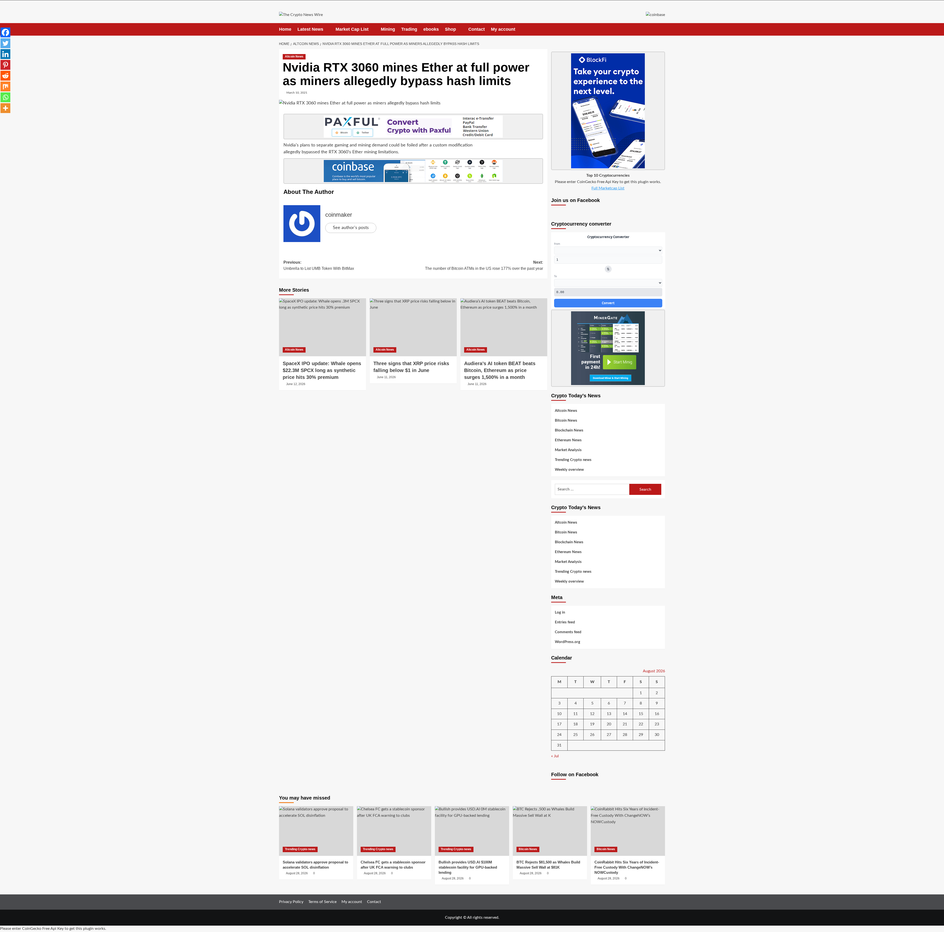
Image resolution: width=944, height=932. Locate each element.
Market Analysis (568, 450)
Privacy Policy (291, 902)
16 (657, 714)
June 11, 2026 (386, 377)
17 (559, 724)
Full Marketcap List (607, 188)
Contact (476, 29)
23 (657, 724)
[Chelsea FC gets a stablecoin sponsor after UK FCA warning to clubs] (394, 831)
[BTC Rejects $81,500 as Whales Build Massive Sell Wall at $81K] (550, 831)
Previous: (318, 265)
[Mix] (5, 86)
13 (609, 714)
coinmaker (338, 214)
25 (575, 735)
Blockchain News (569, 430)
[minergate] (608, 348)
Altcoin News (294, 56)
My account (503, 29)
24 (559, 735)
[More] (5, 108)
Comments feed (568, 632)
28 (625, 735)
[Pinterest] (5, 65)
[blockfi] (608, 111)
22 (641, 724)
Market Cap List (352, 29)
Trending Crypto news (573, 460)
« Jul (555, 756)
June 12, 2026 (295, 384)
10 (559, 714)
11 (575, 714)
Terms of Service (322, 902)
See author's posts (351, 228)
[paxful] (413, 126)
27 (609, 735)
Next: (484, 265)
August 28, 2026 (297, 873)
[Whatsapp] (5, 97)
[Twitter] (5, 43)
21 (625, 724)
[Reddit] (5, 76)
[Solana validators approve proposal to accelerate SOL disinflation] (316, 831)
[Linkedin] (5, 54)
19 (592, 724)
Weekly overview (569, 470)
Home (285, 29)
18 (575, 724)
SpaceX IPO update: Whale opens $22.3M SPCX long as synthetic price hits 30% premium (322, 370)
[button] (662, 29)
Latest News (310, 29)
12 (592, 714)
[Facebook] (5, 32)
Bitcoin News (566, 420)
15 (641, 714)
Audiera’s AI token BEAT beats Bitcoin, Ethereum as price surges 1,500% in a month (499, 370)
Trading (409, 29)
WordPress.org (567, 642)
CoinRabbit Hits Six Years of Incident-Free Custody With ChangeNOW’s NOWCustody (626, 867)
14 (625, 714)
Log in (560, 612)
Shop (450, 29)
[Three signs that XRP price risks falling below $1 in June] (413, 327)
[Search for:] (592, 489)
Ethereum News (568, 440)
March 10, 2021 (296, 92)
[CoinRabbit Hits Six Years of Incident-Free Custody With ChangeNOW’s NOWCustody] (628, 831)
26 (592, 735)
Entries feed (565, 622)
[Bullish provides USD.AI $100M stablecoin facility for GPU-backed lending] (472, 831)
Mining (388, 29)
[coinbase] (413, 171)
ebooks (431, 29)
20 (609, 724)
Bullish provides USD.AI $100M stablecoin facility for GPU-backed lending (468, 867)
